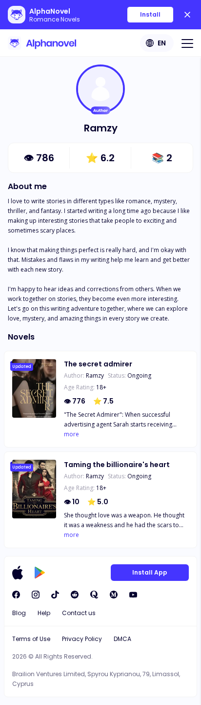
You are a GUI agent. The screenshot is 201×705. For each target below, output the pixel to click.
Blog (19, 613)
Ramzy (95, 375)
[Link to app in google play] (40, 572)
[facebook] (16, 594)
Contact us (79, 613)
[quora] (94, 594)
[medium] (114, 594)
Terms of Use (31, 639)
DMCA (122, 639)
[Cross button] (187, 15)
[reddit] (75, 594)
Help (44, 613)
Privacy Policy (82, 639)
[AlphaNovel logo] (42, 43)
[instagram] (36, 594)
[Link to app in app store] (17, 572)
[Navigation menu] (187, 43)
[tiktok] (55, 594)
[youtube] (133, 594)
